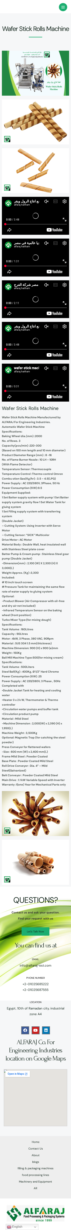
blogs (35, 1162)
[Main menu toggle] (63, 7)
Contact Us (35, 1148)
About (36, 1155)
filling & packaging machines (35, 1168)
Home (35, 1142)
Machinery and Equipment (35, 1182)
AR (35, 1188)
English (16, 1226)
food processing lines (35, 1175)
